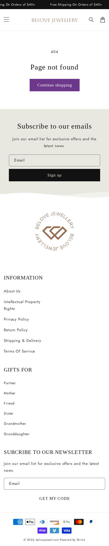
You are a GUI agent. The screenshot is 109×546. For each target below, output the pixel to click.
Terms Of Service (19, 351)
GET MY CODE (54, 498)
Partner (10, 382)
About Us (12, 291)
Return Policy (16, 330)
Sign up (54, 175)
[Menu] (6, 19)
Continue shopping (54, 85)
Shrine (81, 540)
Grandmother (15, 423)
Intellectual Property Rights (22, 305)
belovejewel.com (47, 540)
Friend (9, 403)
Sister (8, 413)
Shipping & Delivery (22, 340)
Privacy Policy (16, 319)
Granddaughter (17, 433)
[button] (91, 19)
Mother (9, 393)
